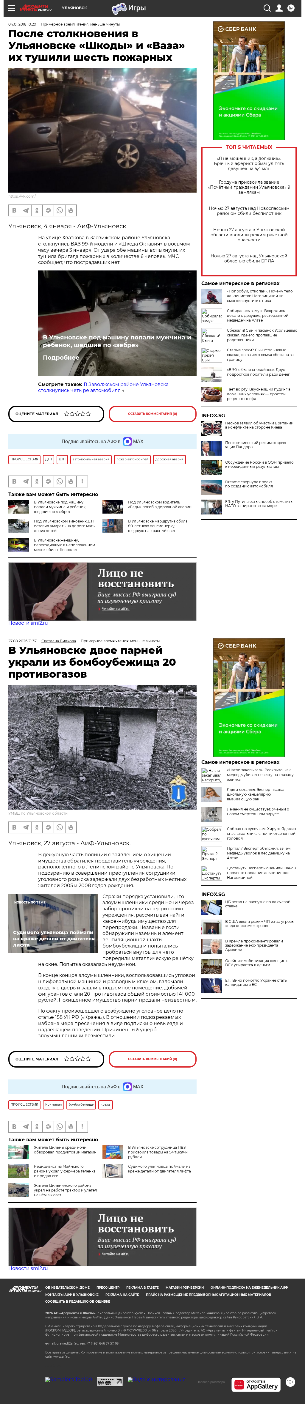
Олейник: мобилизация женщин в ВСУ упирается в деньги (256, 963)
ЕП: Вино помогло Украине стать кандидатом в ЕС (256, 982)
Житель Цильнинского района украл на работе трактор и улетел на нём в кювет (65, 1190)
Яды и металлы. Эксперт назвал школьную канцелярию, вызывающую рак (256, 794)
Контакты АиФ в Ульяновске (72, 1295)
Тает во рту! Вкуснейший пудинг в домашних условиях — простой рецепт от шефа (258, 394)
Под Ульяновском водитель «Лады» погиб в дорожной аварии (160, 504)
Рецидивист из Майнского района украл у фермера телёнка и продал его (65, 1171)
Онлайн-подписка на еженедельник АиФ (249, 1288)
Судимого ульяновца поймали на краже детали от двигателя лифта (159, 1168)
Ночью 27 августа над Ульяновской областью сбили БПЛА (249, 259)
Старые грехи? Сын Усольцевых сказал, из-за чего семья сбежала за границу (260, 355)
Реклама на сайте (122, 1295)
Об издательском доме (67, 1288)
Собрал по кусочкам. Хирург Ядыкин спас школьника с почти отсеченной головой (261, 833)
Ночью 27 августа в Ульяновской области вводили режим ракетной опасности (249, 235)
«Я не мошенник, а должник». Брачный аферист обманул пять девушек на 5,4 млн (249, 163)
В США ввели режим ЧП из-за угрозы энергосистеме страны (259, 924)
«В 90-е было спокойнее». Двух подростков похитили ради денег (258, 372)
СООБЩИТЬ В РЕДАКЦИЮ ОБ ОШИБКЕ (77, 1302)
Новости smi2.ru (28, 623)
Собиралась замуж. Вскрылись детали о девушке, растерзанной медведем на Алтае (257, 315)
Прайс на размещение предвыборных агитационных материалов (208, 1295)
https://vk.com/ (22, 196)
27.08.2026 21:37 (22, 641)
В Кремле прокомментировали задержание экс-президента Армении (254, 945)
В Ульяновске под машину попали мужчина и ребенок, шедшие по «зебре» (117, 341)
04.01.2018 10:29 (22, 24)
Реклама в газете (142, 1288)
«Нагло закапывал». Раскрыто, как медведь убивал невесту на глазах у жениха (260, 775)
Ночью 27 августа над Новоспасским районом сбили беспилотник (249, 211)
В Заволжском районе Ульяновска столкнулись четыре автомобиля (103, 388)
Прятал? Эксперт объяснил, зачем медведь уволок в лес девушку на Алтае (258, 853)
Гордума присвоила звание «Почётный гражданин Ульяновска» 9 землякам (249, 187)
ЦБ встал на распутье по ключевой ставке (257, 904)
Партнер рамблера (211, 1382)
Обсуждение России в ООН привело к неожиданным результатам (259, 464)
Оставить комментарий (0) (152, 414)
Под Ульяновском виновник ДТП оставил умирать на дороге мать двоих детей (65, 526)
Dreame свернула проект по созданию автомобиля (249, 484)
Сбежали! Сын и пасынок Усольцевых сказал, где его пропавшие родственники (262, 335)
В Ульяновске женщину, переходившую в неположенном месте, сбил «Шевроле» (64, 545)
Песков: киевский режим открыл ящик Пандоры (255, 445)
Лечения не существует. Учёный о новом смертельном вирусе (258, 811)
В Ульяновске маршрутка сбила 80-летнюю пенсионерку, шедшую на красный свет (158, 526)
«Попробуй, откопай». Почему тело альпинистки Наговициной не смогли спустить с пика (260, 296)
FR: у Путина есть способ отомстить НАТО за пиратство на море (258, 504)
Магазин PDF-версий (185, 1288)
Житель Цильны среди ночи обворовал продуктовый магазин (65, 1149)
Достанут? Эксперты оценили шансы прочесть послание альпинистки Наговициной (261, 873)
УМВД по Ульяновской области (38, 813)
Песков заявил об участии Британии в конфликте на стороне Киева (259, 425)
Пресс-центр (108, 1288)
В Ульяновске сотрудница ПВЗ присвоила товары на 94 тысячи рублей (158, 1152)
